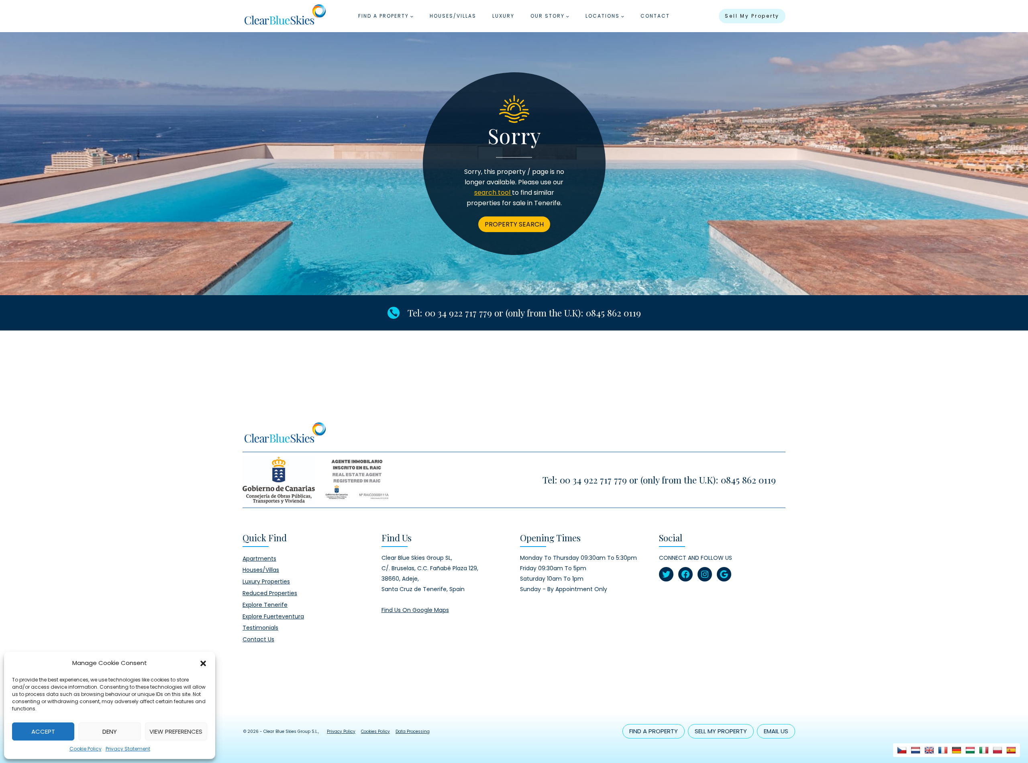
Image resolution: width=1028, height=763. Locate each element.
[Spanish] (1011, 750)
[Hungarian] (970, 750)
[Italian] (984, 750)
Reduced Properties (270, 593)
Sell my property (752, 15)
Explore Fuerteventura (273, 616)
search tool (493, 192)
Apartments (259, 559)
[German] (956, 750)
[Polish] (997, 750)
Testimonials (260, 628)
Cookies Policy (375, 731)
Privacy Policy (341, 731)
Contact (655, 15)
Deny (109, 731)
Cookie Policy (85, 748)
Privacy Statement (128, 748)
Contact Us (258, 639)
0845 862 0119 (613, 312)
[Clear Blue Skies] (285, 16)
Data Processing (413, 731)
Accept (43, 731)
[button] (203, 663)
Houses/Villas (453, 15)
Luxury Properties (266, 581)
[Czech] (902, 750)
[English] (929, 750)
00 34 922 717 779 (458, 312)
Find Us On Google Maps (415, 610)
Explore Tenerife (265, 605)
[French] (943, 750)
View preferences (175, 731)
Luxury (503, 15)
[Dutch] (915, 750)
